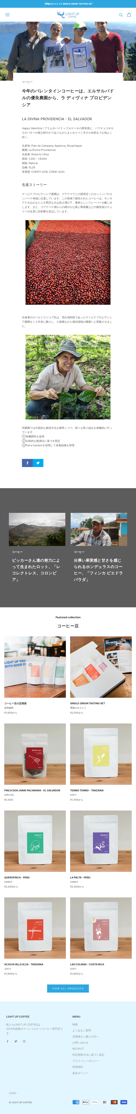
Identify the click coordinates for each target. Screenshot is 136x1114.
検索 (75, 1024)
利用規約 (77, 1067)
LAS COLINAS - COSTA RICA (87, 964)
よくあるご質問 (81, 1030)
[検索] (121, 15)
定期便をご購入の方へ (85, 1036)
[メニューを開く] (7, 14)
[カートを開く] (129, 15)
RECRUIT (78, 1048)
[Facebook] (7, 1041)
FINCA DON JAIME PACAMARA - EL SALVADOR (32, 790)
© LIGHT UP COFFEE (20, 1102)
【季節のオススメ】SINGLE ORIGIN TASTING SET (68, 3)
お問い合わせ (80, 1042)
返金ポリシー (80, 1073)
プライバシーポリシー (85, 1061)
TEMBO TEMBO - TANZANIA (87, 790)
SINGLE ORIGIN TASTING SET (87, 703)
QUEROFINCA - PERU (17, 877)
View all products (68, 988)
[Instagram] (24, 1041)
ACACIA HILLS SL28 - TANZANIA (23, 964)
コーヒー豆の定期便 (15, 703)
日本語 (12, 1093)
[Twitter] (16, 1041)
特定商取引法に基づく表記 (88, 1054)
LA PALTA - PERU (80, 877)
